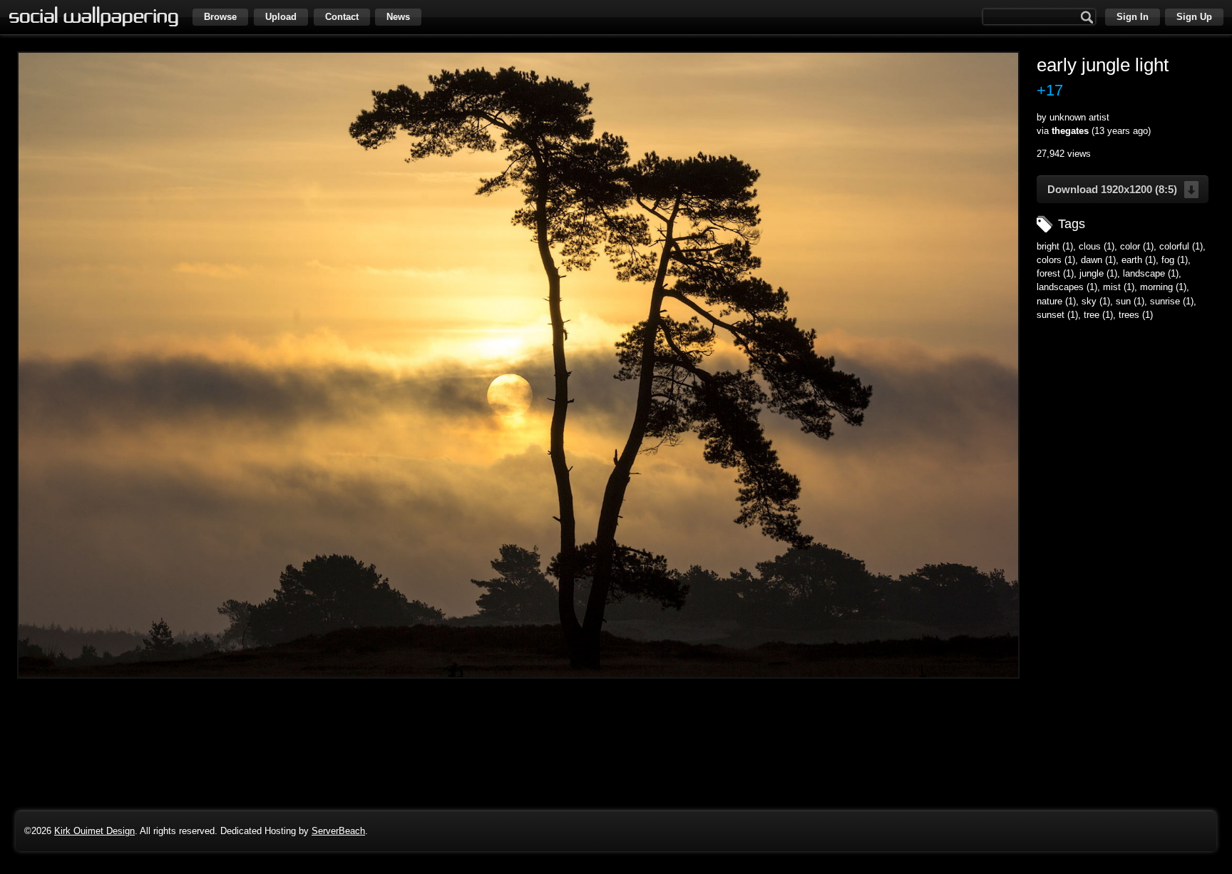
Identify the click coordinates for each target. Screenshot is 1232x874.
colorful (1174, 246)
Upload (281, 16)
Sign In (1132, 16)
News (398, 16)
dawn (1091, 260)
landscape (1144, 273)
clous (1090, 246)
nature (1049, 301)
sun (1123, 301)
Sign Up (1194, 16)
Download (1112, 189)
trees (1129, 314)
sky (1089, 301)
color (1130, 246)
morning (1156, 287)
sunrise (1165, 301)
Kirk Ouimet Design (94, 831)
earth (1131, 260)
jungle (1091, 273)
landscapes (1060, 287)
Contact (342, 16)
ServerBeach (338, 831)
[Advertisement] (1126, 420)
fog (1167, 260)
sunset (1050, 314)
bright (1048, 246)
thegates (1070, 130)
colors (1049, 260)
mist (1112, 287)
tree (1091, 314)
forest (1048, 273)
